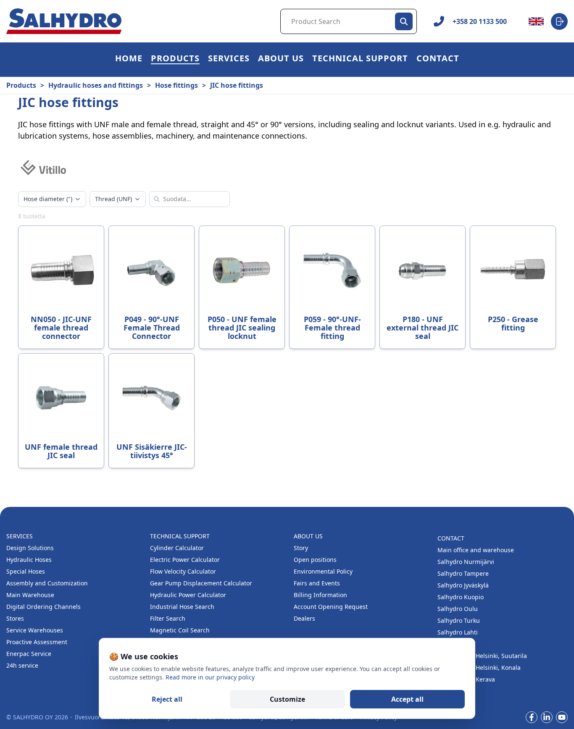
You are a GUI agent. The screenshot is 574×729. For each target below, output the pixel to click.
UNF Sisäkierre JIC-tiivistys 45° (151, 451)
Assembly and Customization (47, 583)
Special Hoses (25, 571)
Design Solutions (30, 548)
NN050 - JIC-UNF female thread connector (61, 327)
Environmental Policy (323, 571)
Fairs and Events (317, 583)
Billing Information (320, 595)
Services (229, 59)
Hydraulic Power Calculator (188, 595)
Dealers (304, 618)
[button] (175, 59)
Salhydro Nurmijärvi (465, 562)
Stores (15, 618)
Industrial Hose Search (182, 607)
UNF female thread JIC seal (61, 451)
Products (175, 59)
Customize (287, 699)
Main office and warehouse (475, 550)
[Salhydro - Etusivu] (63, 21)
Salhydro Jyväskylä (463, 585)
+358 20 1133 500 (480, 21)
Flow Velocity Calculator (183, 571)
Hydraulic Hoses (29, 560)
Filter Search (167, 618)
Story (301, 548)
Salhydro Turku (458, 620)
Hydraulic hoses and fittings (95, 85)
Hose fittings (176, 85)
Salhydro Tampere (463, 573)
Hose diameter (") (48, 199)
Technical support (360, 59)
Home (128, 59)
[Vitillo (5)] (43, 167)
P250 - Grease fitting (513, 323)
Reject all (167, 699)
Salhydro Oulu (457, 609)
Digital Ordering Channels (43, 607)
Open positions (315, 560)
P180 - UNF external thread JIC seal (422, 327)
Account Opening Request (331, 607)
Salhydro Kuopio (460, 597)
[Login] (559, 21)
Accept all (407, 699)
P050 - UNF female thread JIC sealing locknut (242, 327)
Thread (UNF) (113, 199)
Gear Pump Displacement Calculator (201, 583)
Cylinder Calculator (177, 548)
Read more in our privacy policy (210, 677)
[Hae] (404, 21)
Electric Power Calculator (185, 560)
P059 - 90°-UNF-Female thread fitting (332, 327)
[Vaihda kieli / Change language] (536, 21)
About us (281, 59)
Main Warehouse (30, 595)
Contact (437, 59)
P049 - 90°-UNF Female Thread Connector (152, 327)
